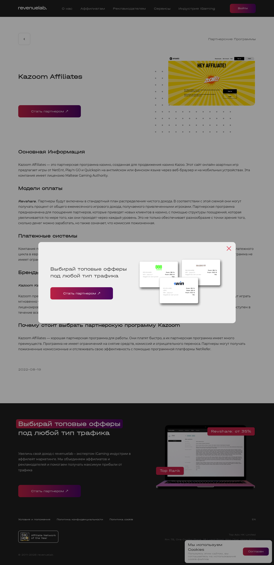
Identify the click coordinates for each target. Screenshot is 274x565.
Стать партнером (79, 293)
